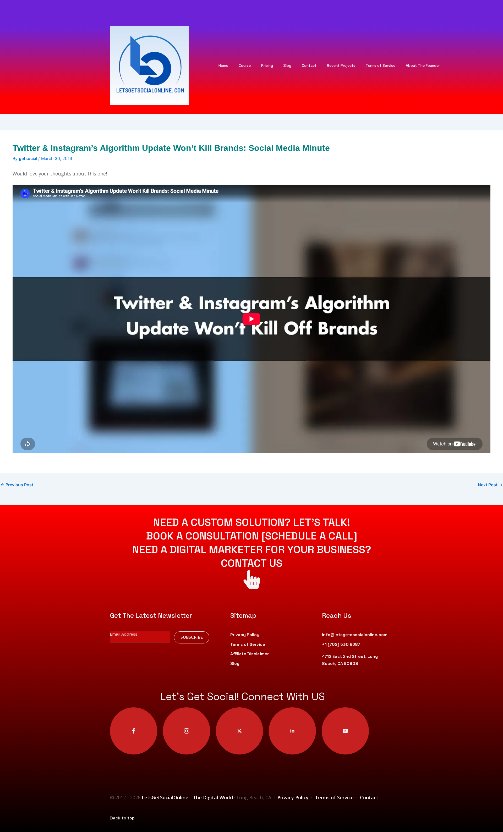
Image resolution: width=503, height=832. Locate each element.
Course (245, 65)
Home (223, 65)
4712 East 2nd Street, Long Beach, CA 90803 (350, 660)
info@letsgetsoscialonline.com (354, 634)
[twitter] (239, 730)
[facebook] (133, 730)
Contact (309, 65)
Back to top (122, 818)
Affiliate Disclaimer (249, 654)
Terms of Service (380, 65)
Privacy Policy (244, 634)
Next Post (490, 485)
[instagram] (186, 730)
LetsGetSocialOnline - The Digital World (188, 797)
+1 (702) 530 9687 (341, 644)
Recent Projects (341, 65)
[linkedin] (292, 730)
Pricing (267, 65)
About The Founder (423, 65)
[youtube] (345, 730)
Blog (287, 65)
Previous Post (17, 485)
